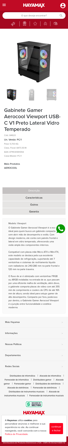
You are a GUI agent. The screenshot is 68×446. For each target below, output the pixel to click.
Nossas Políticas (34, 344)
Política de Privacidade (16, 434)
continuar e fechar (56, 428)
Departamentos (34, 355)
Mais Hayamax (34, 322)
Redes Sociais (34, 366)
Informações (34, 333)
